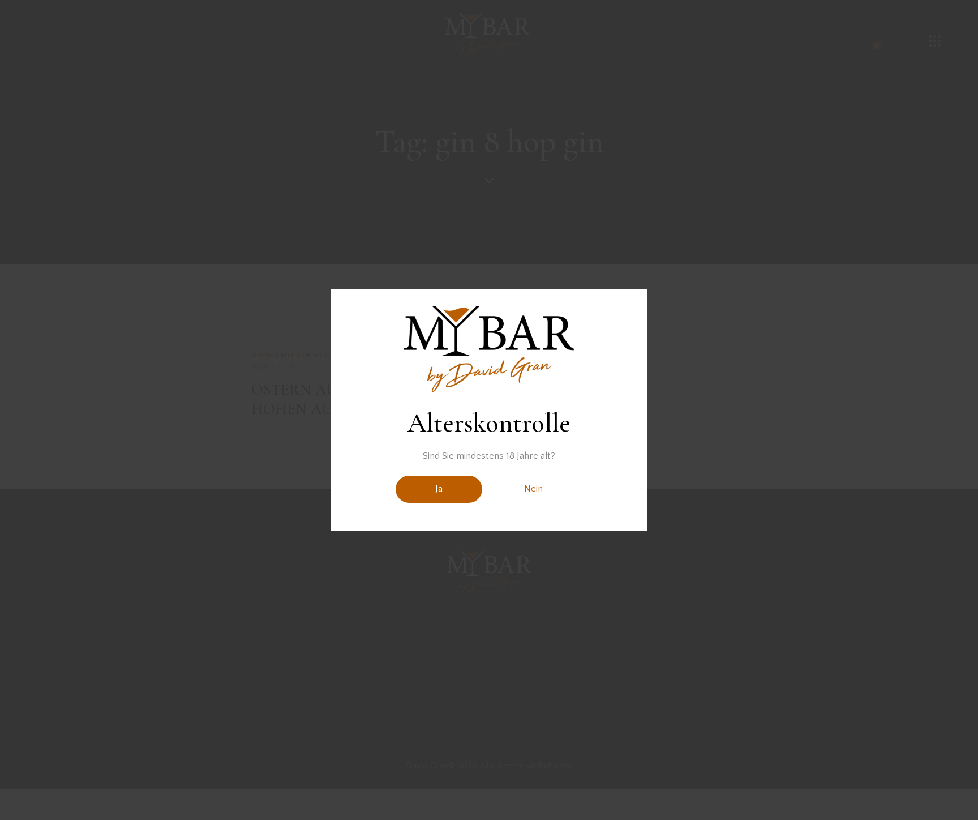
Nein (533, 489)
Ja (439, 489)
